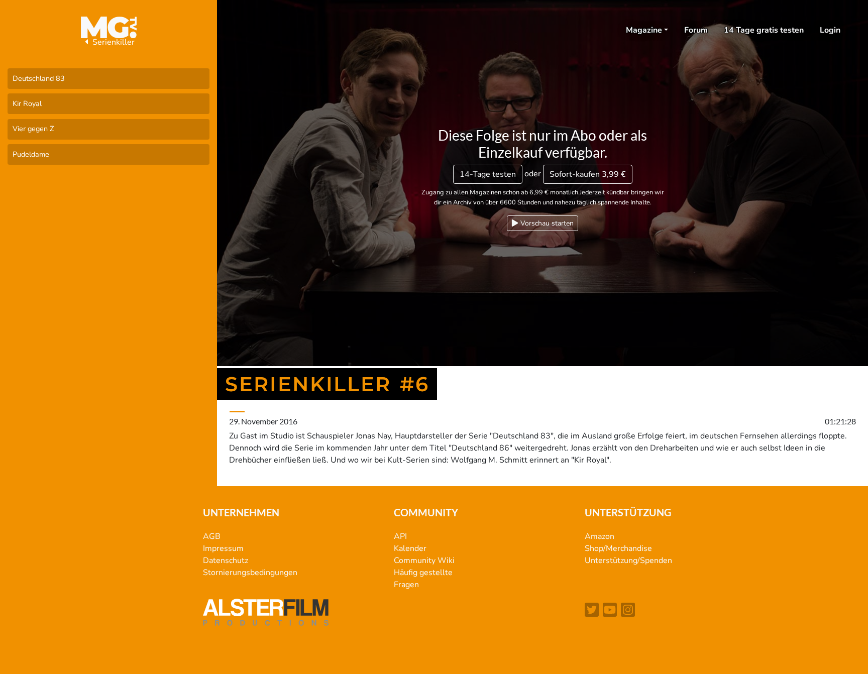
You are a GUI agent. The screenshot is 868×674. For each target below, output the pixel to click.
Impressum (223, 548)
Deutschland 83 (39, 78)
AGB (212, 536)
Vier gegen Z (33, 129)
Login (830, 30)
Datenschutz (225, 560)
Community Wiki (424, 560)
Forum (696, 30)
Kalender (410, 548)
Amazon (599, 536)
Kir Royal (27, 103)
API (400, 536)
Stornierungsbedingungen (250, 572)
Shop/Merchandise (618, 548)
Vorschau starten (546, 223)
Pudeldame (31, 154)
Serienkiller (112, 42)
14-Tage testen (488, 174)
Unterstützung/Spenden (628, 560)
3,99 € (588, 174)
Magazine (644, 30)
